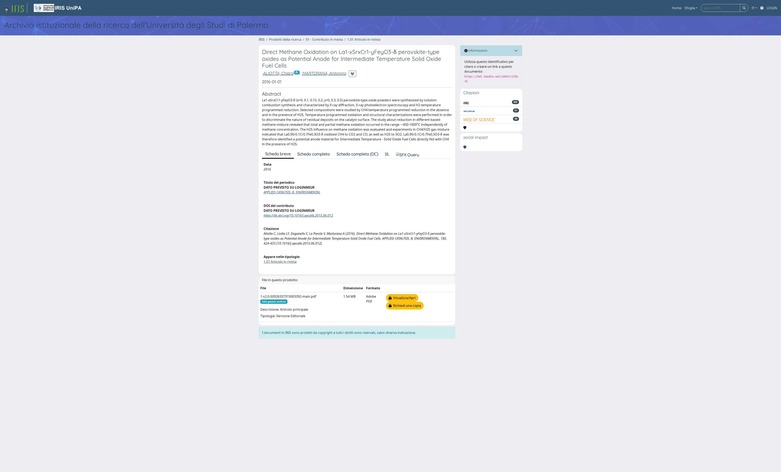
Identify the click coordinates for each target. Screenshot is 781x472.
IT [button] (753, 8)
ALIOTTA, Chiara (278, 73)
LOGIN (772, 8)
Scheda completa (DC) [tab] (357, 153)
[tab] (387, 154)
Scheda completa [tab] (313, 153)
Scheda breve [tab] (278, 153)
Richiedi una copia (406, 305)
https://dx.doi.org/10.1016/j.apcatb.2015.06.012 (298, 215)
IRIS (262, 39)
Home (676, 8)
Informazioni (477, 50)
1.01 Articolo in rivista (363, 39)
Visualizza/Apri (404, 298)
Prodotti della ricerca (285, 39)
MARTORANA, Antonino (324, 73)
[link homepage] (14, 8)
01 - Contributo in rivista (324, 39)
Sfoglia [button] (690, 8)
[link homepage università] (58, 8)
